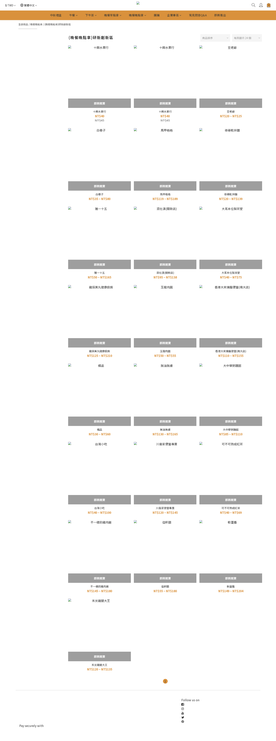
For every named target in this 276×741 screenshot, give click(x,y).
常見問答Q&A (198, 15)
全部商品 (23, 24)
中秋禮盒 (56, 15)
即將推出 (220, 15)
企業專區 (173, 15)
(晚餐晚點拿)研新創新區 (57, 24)
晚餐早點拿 (111, 15)
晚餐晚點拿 (136, 15)
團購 (157, 15)
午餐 (72, 15)
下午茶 (89, 15)
